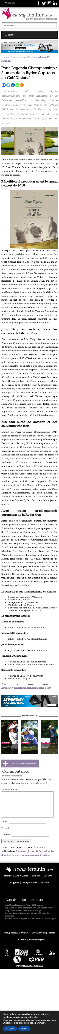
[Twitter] (8, 85)
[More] (22, 85)
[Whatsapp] (17, 85)
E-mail (5, 828)
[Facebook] (4, 85)
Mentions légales (37, 939)
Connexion (10, 3)
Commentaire (10, 789)
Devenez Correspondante (43, 933)
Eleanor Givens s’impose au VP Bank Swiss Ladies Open (30, 918)
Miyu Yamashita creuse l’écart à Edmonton (24, 905)
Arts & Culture (21, 876)
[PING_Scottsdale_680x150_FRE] (29, 46)
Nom (4, 821)
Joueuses (45, 882)
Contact (24, 933)
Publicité (22, 939)
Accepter (10, 1029)
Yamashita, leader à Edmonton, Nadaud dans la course (29, 908)
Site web (6, 834)
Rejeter (24, 1029)
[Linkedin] (13, 85)
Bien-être (36, 876)
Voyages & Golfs (29, 882)
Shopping (14, 882)
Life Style (48, 876)
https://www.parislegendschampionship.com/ (26, 687)
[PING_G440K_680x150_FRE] (29, 701)
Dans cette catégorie (29, 715)
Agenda (5, 60)
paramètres (41, 1022)
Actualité (44, 57)
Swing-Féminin (11, 933)
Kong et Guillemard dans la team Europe (23, 910)
